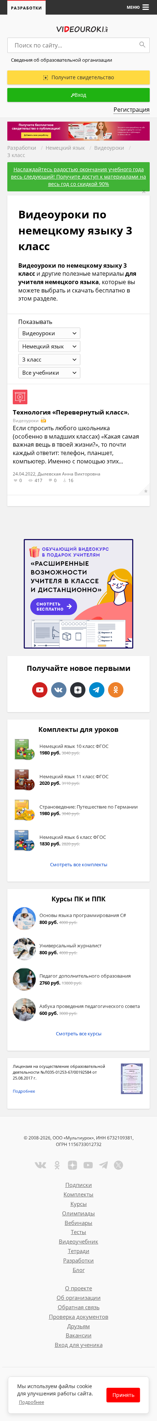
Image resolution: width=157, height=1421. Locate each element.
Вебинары (78, 1222)
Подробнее (24, 1091)
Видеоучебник (78, 1241)
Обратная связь (79, 1307)
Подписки (78, 1184)
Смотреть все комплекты (78, 864)
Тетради (78, 1250)
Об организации (79, 1297)
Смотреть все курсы (79, 1033)
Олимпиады (78, 1213)
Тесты (78, 1231)
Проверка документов (78, 1316)
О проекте (78, 1288)
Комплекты (78, 1194)
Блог (79, 1269)
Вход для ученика (79, 1344)
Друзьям (78, 1326)
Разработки (26, 8)
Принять (123, 1394)
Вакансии (79, 1335)
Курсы (78, 1203)
